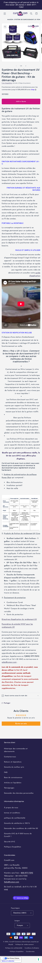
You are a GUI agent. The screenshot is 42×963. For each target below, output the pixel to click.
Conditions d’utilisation (32, 948)
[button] (4, 13)
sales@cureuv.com (9, 662)
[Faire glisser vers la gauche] (16, 66)
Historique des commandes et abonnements (16, 750)
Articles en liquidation (12, 782)
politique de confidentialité (14, 818)
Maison (10, 19)
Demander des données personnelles (19, 793)
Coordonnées (30, 951)
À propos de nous (11, 807)
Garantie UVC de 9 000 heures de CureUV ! (18, 835)
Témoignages (9, 788)
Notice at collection (8, 961)
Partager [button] (7, 703)
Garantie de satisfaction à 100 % (17, 823)
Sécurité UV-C (9, 841)
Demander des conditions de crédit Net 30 (21, 828)
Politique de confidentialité (13, 948)
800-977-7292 (27, 873)
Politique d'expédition (12, 847)
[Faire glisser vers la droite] (26, 66)
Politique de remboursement (24, 944)
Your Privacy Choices (13, 958)
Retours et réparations (13, 762)
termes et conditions (12, 813)
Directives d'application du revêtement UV (19, 619)
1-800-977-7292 (27, 6)
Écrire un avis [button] (21, 723)
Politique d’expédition (17, 951)
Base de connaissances (13, 777)
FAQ (5, 772)
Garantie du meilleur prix (14, 767)
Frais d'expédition (7, 83)
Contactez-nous (10, 756)
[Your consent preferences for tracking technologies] (38, 959)
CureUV (11, 942)
